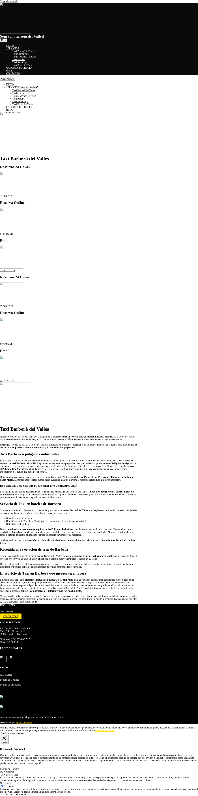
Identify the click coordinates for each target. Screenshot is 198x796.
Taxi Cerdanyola (20, 54)
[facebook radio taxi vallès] (3, 658)
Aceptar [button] (20, 733)
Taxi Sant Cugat (20, 62)
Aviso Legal (6, 674)
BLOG (9, 70)
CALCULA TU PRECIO (19, 67)
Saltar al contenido (9, 1)
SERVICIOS (12, 48)
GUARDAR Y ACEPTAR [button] (13, 794)
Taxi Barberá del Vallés (23, 51)
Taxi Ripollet (18, 59)
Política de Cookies (9, 679)
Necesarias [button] (5, 783)
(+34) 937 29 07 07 (9, 642)
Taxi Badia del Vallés (22, 65)
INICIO (10, 45)
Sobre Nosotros (7, 611)
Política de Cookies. (105, 730)
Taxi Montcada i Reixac (24, 56)
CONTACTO (13, 73)
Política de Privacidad (10, 684)
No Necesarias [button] (7, 771)
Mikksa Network (24, 722)
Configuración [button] (8, 733)
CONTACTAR (10, 616)
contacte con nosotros (32, 591)
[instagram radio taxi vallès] (13, 658)
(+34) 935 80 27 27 (20, 639)
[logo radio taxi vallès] (15, 33)
